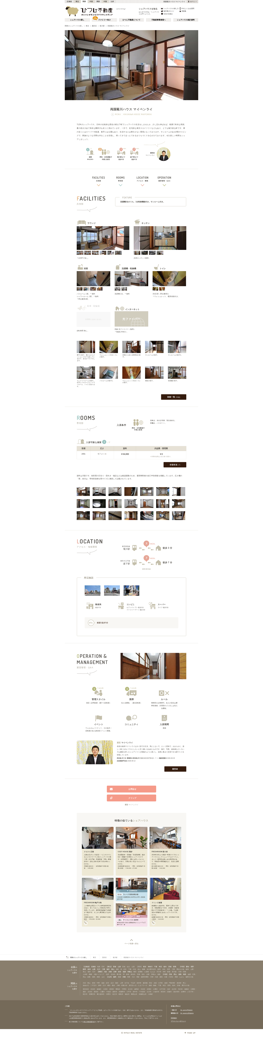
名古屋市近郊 (151, 969)
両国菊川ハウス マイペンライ (118, 26)
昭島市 (121, 994)
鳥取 (184, 974)
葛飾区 (186, 989)
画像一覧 (173, 397)
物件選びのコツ (169, 11)
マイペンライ (127, 743)
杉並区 (93, 989)
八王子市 (190, 991)
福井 (108, 969)
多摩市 (183, 991)
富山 (112, 969)
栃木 (165, 966)
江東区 (193, 989)
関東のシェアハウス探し (74, 26)
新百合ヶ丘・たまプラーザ (138, 985)
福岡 (114, 977)
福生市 (127, 994)
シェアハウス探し (77, 20)
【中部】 (182, 966)
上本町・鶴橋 (87, 974)
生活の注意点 (168, 14)
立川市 (149, 991)
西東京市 (92, 994)
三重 (103, 969)
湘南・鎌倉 (152, 985)
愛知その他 (180, 969)
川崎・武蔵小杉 (122, 985)
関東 (84, 1)
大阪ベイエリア (99, 974)
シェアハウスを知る (148, 9)
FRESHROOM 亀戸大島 (93, 903)
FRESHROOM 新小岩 (160, 852)
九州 (112, 1)
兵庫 (114, 971)
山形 (119, 966)
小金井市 (156, 991)
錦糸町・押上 (181, 983)
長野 (192, 966)
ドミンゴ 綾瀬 (157, 903)
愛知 (187, 966)
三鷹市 (102, 991)
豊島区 (118, 989)
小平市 (129, 991)
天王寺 (159, 971)
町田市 (163, 991)
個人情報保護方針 (89, 1021)
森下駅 (126, 563)
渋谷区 (143, 989)
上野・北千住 (124, 983)
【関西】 (100, 971)
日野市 (108, 994)
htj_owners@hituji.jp (187, 1013)
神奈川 (150, 966)
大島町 (150, 994)
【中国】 (165, 974)
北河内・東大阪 (116, 974)
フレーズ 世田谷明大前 (128, 894)
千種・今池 (132, 969)
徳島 (179, 974)
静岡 (84, 969)
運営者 (175, 769)
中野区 (124, 989)
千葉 (155, 966)
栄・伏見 (123, 969)
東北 (77, 1)
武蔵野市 (122, 991)
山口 (189, 974)
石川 (98, 969)
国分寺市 (176, 991)
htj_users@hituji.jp (186, 1010)
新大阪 (174, 971)
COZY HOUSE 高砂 (125, 852)
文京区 (90, 991)
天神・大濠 (154, 977)
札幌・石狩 (101, 966)
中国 (105, 1)
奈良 (119, 971)
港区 (84, 991)
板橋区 (99, 989)
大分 (119, 977)
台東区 (155, 989)
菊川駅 (102, 26)
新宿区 (111, 989)
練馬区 (136, 989)
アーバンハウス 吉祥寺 (128, 920)
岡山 (175, 974)
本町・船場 (166, 971)
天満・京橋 (182, 971)
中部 (91, 1)
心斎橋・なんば (149, 971)
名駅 (117, 969)
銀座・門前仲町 (170, 983)
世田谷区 (86, 989)
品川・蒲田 (114, 983)
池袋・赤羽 (105, 983)
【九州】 (109, 977)
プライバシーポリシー (178, 1021)
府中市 (135, 991)
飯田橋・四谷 (147, 983)
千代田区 (142, 991)
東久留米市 (100, 994)
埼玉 (160, 966)
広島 (170, 974)
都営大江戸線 (125, 561)
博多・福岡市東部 (142, 977)
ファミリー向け (104, 20)
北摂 (107, 974)
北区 (168, 989)
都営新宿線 (126, 546)
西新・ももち (179, 977)
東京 (87, 26)
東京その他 (185, 985)
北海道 (69, 1)
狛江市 (114, 994)
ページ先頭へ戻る (132, 944)
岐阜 (89, 969)
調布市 (115, 991)
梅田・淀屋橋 (137, 971)
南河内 (133, 974)
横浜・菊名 (111, 985)
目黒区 (149, 989)
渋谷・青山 (86, 983)
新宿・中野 (96, 983)
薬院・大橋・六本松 (166, 977)
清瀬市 (169, 991)
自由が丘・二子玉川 (89, 985)
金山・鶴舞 (141, 969)
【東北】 (109, 966)
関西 (98, 1)
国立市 (85, 994)
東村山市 (134, 994)
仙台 (128, 966)
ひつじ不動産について (131, 20)
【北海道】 (86, 966)
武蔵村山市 (142, 994)
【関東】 (139, 966)
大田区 (105, 989)
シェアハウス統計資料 (186, 20)
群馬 (174, 966)
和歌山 (130, 971)
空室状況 (175, 465)
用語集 (184, 11)
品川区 (174, 989)
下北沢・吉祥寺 (136, 983)
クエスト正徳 (89, 852)
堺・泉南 (126, 974)
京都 (110, 971)
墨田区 (94, 26)
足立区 (130, 989)
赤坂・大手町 (158, 983)
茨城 (169, 966)
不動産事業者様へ (158, 20)
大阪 (105, 971)
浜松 (163, 969)
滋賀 (124, 971)
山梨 (93, 969)
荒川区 (180, 989)
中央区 (108, 991)
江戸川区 (162, 989)
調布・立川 (102, 985)
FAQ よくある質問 (188, 8)
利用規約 (174, 1018)
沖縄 (124, 977)
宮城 (114, 966)
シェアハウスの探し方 (171, 8)
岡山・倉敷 (86, 977)
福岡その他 (189, 977)
